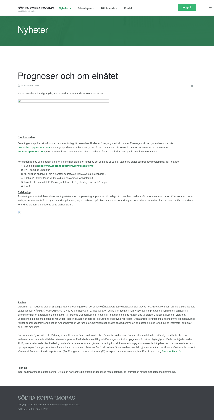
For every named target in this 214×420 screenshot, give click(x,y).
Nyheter (64, 8)
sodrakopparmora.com (31, 151)
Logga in (187, 7)
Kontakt (128, 8)
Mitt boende (108, 8)
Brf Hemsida (24, 409)
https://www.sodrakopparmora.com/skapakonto (65, 165)
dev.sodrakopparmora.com (34, 147)
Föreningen (85, 8)
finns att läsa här (172, 351)
